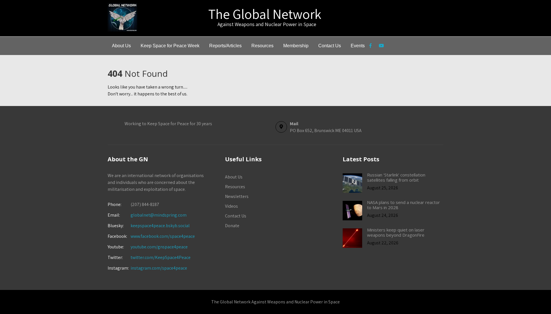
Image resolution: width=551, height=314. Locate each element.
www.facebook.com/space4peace (163, 236)
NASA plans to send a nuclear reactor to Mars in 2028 (403, 205)
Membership (296, 45)
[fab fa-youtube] (381, 46)
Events (358, 45)
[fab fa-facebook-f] (370, 46)
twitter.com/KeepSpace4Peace (161, 257)
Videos (231, 206)
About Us (121, 45)
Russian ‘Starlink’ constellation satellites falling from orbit (396, 177)
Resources (262, 45)
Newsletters (237, 196)
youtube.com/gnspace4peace (159, 247)
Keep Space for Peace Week (170, 45)
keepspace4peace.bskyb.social (160, 226)
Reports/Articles (225, 45)
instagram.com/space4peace (159, 268)
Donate (232, 226)
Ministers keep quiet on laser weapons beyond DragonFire (395, 232)
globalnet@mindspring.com (147, 215)
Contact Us (329, 45)
